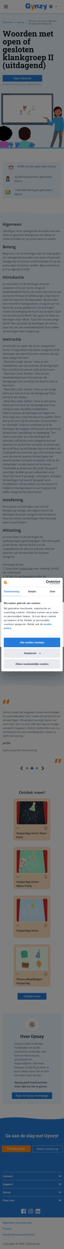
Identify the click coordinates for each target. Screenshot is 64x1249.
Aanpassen (30, 653)
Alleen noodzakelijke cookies (32, 663)
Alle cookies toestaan (32, 642)
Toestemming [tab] (11, 591)
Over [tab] (52, 591)
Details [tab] (32, 591)
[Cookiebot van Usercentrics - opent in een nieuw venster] (46, 582)
